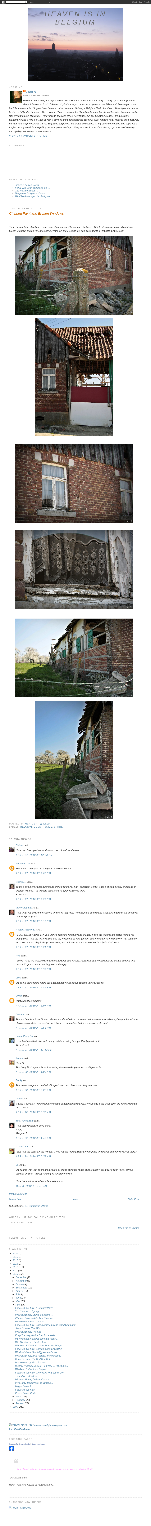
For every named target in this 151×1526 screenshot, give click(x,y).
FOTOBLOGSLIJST (20, 1429)
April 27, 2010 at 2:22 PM (33, 899)
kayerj (19, 996)
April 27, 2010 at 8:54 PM (33, 1027)
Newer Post (15, 1199)
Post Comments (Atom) (35, 1206)
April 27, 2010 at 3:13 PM (33, 921)
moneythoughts (24, 907)
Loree (19, 1098)
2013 (16, 1263)
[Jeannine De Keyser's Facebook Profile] (11, 1449)
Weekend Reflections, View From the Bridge (38, 1345)
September (22, 1287)
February (21, 1400)
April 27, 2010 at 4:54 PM (33, 987)
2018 (16, 1257)
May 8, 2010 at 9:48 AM (31, 1186)
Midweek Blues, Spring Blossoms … (34, 1314)
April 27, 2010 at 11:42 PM (34, 1049)
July (18, 1294)
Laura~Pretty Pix (24, 1036)
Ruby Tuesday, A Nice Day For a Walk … (36, 1335)
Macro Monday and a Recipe (30, 1321)
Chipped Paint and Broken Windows (34, 1318)
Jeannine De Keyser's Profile (19, 1444)
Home (75, 1199)
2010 (16, 1274)
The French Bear (24, 1120)
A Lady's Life (22, 1146)
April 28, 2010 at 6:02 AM (33, 1090)
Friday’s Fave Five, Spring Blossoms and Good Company (45, 1325)
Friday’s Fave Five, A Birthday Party (33, 1308)
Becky (19, 1080)
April (18, 1304)
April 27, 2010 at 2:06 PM (33, 873)
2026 (16, 1253)
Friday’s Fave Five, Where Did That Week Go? (39, 1372)
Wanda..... (21, 881)
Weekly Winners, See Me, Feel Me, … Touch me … (42, 1365)
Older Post (133, 1199)
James (19, 1058)
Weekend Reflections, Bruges (30, 1369)
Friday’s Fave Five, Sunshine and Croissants (38, 1349)
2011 (15, 1270)
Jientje (31, 91)
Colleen (20, 845)
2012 (16, 1267)
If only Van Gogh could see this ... (32, 187)
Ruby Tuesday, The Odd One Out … (34, 1359)
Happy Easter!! (23, 1386)
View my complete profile (28, 135)
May (18, 1301)
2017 (16, 1260)
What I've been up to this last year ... (33, 196)
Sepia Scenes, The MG (27, 1328)
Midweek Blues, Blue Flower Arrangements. (38, 1355)
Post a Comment (18, 1194)
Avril (18, 955)
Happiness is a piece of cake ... (31, 193)
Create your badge (38, 1444)
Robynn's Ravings (25, 929)
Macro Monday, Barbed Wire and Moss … (37, 1338)
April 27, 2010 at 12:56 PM (34, 855)
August (20, 1291)
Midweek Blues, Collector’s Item (32, 1379)
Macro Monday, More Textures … (32, 1362)
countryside (43, 827)
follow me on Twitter (128, 1228)
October (20, 1284)
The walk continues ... (26, 190)
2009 (16, 1406)
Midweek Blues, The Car (28, 1331)
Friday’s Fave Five (25, 1389)
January (20, 1403)
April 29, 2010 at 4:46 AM (33, 1138)
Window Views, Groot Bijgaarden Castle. (36, 1352)
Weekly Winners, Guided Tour (30, 1342)
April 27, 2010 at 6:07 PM (33, 1005)
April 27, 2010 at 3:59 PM (33, 969)
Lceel (19, 977)
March (19, 1396)
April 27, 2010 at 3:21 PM (33, 947)
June (18, 1297)
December (21, 1277)
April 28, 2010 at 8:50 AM (33, 1112)
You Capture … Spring (27, 1311)
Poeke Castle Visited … (27, 1393)
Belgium (26, 827)
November (21, 1280)
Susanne (20, 1014)
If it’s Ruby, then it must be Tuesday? (34, 1382)
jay (17, 1164)
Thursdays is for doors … (28, 1376)
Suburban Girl (23, 863)
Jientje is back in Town (27, 185)
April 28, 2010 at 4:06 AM (33, 1072)
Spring (59, 827)
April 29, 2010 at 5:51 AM (33, 1156)
